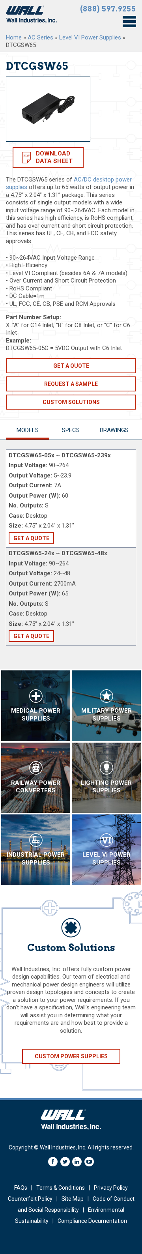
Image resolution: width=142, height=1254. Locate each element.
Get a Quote (71, 366)
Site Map (73, 1199)
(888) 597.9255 (108, 9)
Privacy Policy (111, 1188)
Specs (71, 430)
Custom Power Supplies (71, 1056)
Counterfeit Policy (30, 1199)
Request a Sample (71, 384)
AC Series (40, 37)
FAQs (20, 1188)
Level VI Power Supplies (90, 37)
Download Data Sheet (54, 157)
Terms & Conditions (60, 1188)
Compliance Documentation (92, 1221)
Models (28, 430)
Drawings (114, 430)
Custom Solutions (71, 402)
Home (14, 37)
